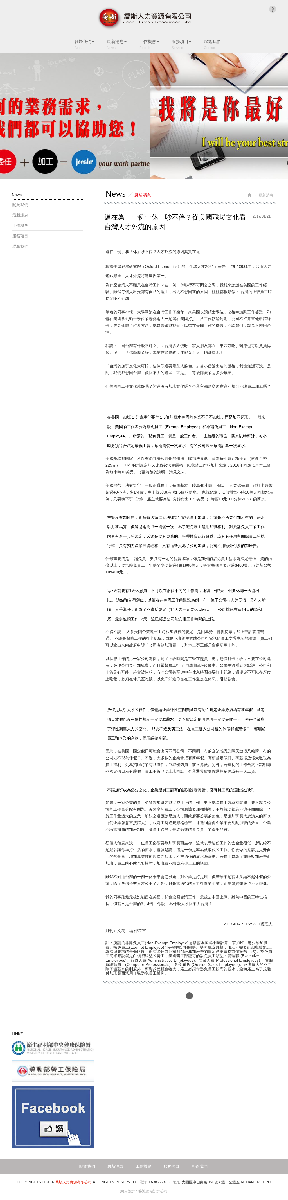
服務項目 (20, 236)
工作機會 (20, 225)
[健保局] (53, 1048)
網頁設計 (127, 1191)
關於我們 (20, 204)
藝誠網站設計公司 (153, 1191)
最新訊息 (20, 215)
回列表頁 (189, 995)
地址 (176, 1182)
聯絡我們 (20, 246)
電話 (143, 1182)
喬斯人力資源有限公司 (144, 18)
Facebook (272, 9)
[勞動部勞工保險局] (53, 1070)
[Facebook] (53, 1117)
